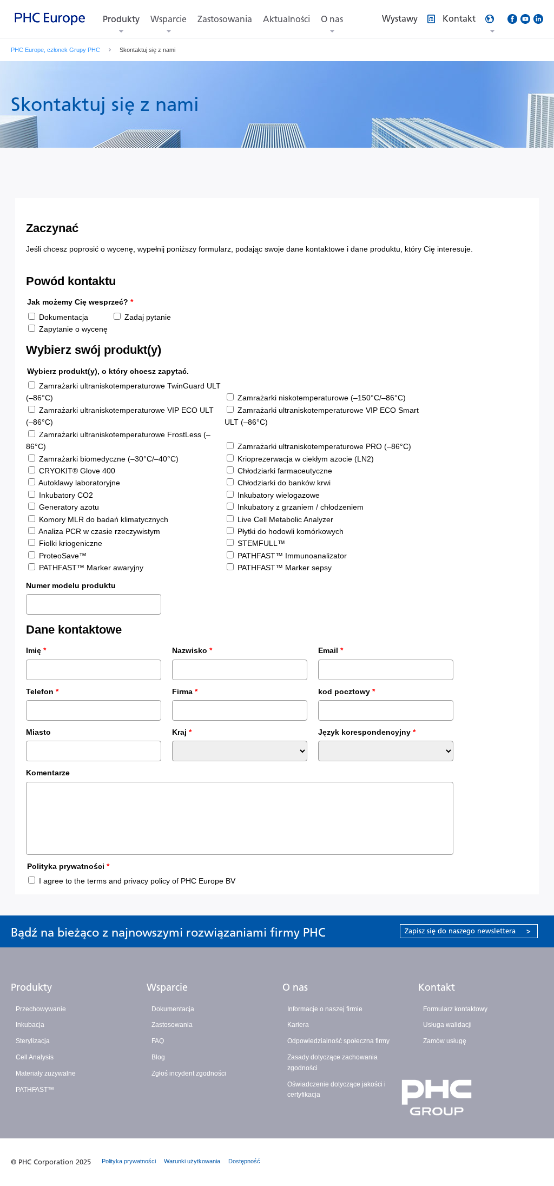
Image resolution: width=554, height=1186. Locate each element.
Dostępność (244, 1161)
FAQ (157, 1041)
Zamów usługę (444, 1041)
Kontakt (436, 987)
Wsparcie (168, 19)
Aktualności (286, 19)
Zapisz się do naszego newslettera (468, 931)
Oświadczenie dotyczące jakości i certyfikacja (336, 1089)
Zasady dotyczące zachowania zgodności (332, 1062)
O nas (332, 19)
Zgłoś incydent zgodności (188, 1073)
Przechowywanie (41, 1009)
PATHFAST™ (35, 1089)
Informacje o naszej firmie (324, 1009)
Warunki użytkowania (192, 1161)
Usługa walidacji (447, 1025)
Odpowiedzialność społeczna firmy (338, 1041)
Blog (158, 1057)
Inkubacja (30, 1025)
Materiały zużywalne (46, 1073)
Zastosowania (224, 19)
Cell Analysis (35, 1057)
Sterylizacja (33, 1041)
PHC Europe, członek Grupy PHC (55, 50)
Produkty (121, 19)
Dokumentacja (172, 1009)
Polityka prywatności (129, 1161)
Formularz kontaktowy (455, 1009)
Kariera (298, 1025)
